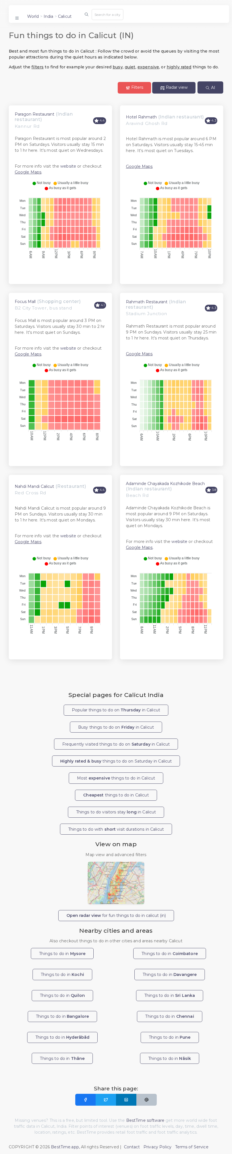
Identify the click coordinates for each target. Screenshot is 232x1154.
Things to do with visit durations (116, 829)
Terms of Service (192, 1146)
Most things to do (116, 778)
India (48, 16)
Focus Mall (25, 302)
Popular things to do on (116, 710)
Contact (132, 1146)
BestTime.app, (65, 1146)
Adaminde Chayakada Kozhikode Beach (165, 484)
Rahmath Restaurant (146, 302)
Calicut (65, 16)
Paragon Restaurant (34, 114)
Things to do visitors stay (116, 812)
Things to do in (62, 953)
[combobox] (107, 14)
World (33, 16)
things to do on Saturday (116, 761)
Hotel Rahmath (141, 117)
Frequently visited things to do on (116, 744)
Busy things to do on (116, 727)
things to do (116, 795)
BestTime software (145, 1120)
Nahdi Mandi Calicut (34, 486)
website (68, 166)
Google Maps (28, 172)
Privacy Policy (157, 1146)
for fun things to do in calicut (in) (116, 915)
